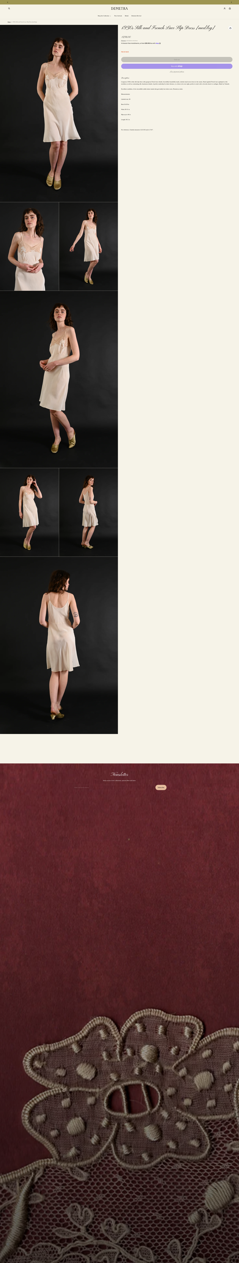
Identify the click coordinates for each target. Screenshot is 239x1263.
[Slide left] (8, 2)
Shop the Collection (103, 16)
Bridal (126, 16)
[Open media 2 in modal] (59, 113)
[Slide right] (231, 2)
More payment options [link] (177, 72)
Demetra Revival (136, 16)
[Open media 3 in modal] (29, 246)
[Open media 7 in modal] (88, 512)
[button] (9, 8)
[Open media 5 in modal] (59, 379)
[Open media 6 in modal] (29, 512)
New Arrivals (118, 16)
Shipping (123, 40)
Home (9, 22)
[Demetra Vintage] (119, 8)
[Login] (224, 8)
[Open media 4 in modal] (88, 246)
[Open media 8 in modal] (59, 645)
